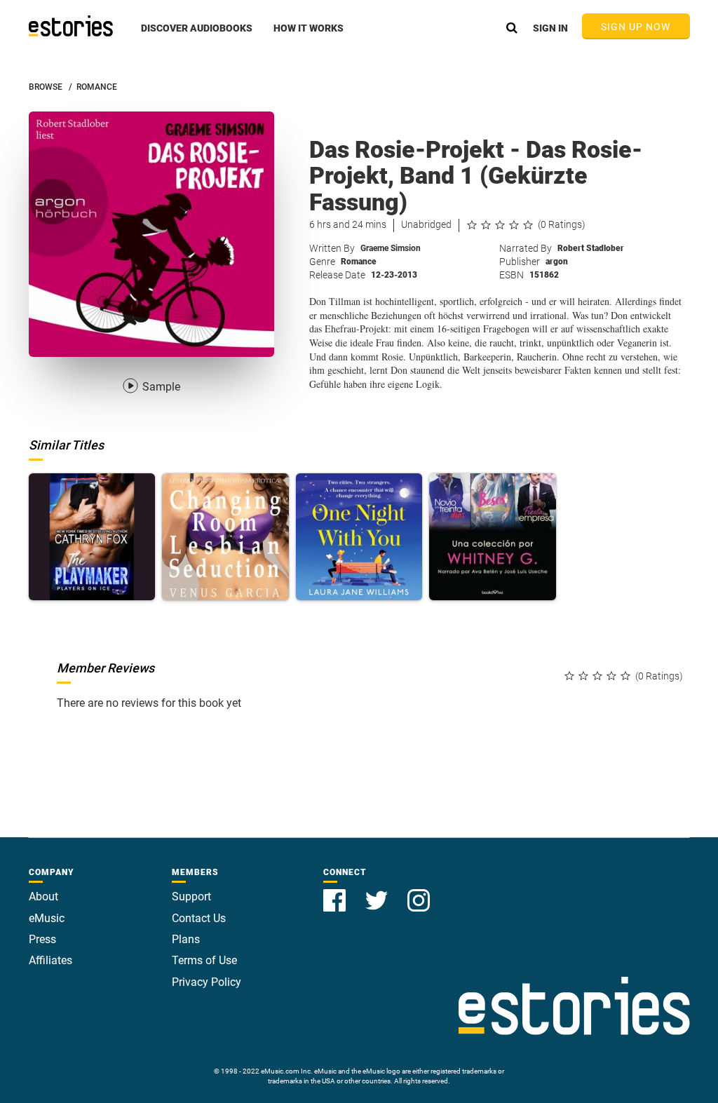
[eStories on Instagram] (418, 892)
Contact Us (199, 918)
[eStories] (71, 25)
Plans (186, 939)
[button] (196, 35)
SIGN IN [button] (550, 28)
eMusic (47, 918)
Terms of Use (204, 960)
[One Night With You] (359, 536)
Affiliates (50, 960)
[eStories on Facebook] (336, 892)
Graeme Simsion (390, 248)
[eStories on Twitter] (378, 892)
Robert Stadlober (590, 248)
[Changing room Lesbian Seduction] (225, 536)
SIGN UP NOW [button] (636, 26)
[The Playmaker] (92, 536)
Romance (359, 261)
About (43, 896)
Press (42, 939)
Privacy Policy (206, 982)
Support (191, 896)
